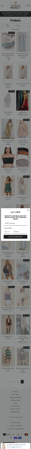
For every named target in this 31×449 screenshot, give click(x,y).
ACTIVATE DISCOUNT (15, 237)
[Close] (28, 210)
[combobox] (7, 232)
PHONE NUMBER (8, 228)
